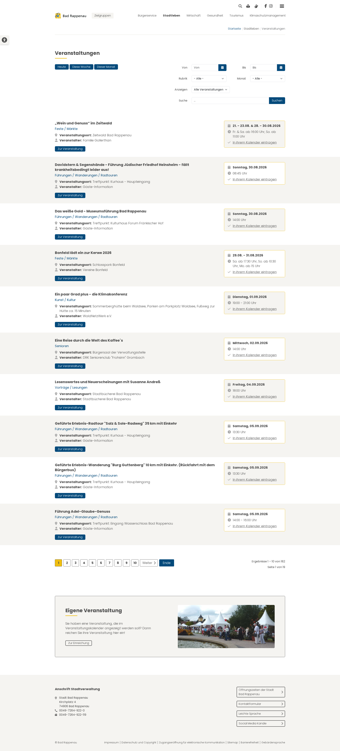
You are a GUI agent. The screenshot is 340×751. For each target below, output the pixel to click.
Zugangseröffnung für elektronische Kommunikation (192, 742)
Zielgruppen (102, 15)
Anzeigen (181, 89)
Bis (244, 67)
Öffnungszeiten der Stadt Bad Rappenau (256, 692)
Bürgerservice (147, 15)
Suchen (277, 100)
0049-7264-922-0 (72, 710)
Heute (62, 67)
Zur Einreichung (78, 643)
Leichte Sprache (250, 714)
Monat (241, 78)
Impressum (111, 742)
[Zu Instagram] (271, 6)
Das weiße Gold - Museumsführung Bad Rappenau (100, 211)
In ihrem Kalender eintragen (255, 142)
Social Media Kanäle (253, 723)
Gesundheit (215, 15)
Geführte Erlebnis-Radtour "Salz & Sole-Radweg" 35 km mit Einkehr (116, 423)
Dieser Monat (106, 67)
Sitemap (232, 742)
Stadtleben (171, 15)
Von (184, 67)
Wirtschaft (193, 15)
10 (135, 563)
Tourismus (236, 15)
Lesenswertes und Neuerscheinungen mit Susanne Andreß (107, 381)
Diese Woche (81, 67)
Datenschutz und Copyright (138, 742)
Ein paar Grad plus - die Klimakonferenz (91, 294)
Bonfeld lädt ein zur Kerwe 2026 (83, 252)
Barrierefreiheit (250, 742)
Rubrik (183, 78)
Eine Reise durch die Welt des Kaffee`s (89, 340)
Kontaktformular (250, 704)
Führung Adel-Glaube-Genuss (82, 511)
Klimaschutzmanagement (268, 15)
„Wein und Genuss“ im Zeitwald (83, 123)
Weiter (147, 563)
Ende (167, 563)
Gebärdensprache (273, 742)
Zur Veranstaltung (70, 149)
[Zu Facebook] (266, 6)
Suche (183, 100)
